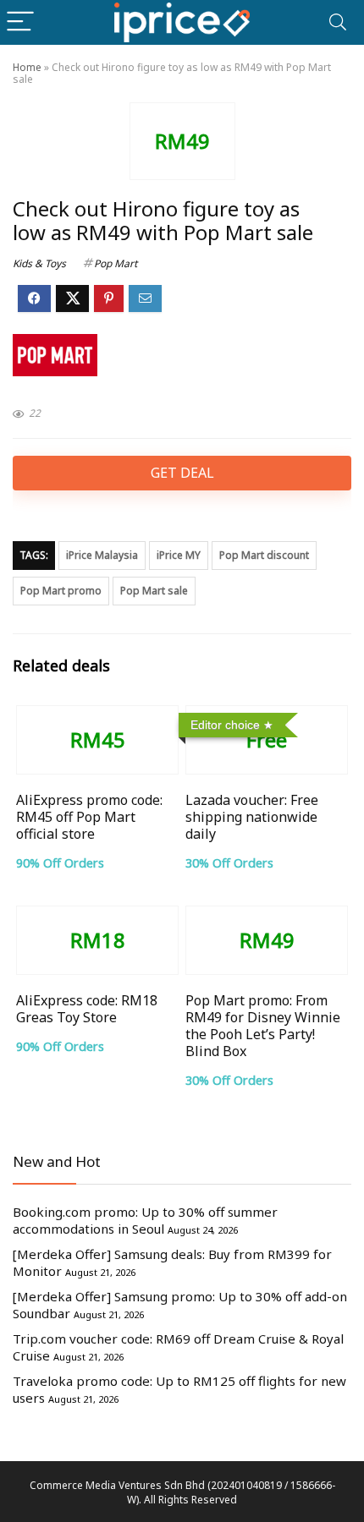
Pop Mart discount (264, 555)
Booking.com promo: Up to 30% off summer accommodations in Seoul (145, 1220)
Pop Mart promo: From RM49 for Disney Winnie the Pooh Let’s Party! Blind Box (262, 1025)
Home (27, 67)
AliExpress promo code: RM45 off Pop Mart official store (89, 817)
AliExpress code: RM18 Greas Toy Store (86, 1009)
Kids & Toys (39, 263)
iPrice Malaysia (102, 555)
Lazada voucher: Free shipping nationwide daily (251, 817)
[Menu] (20, 22)
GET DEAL (182, 472)
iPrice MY (179, 555)
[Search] (337, 22)
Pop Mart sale (154, 590)
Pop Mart (115, 263)
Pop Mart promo (61, 590)
